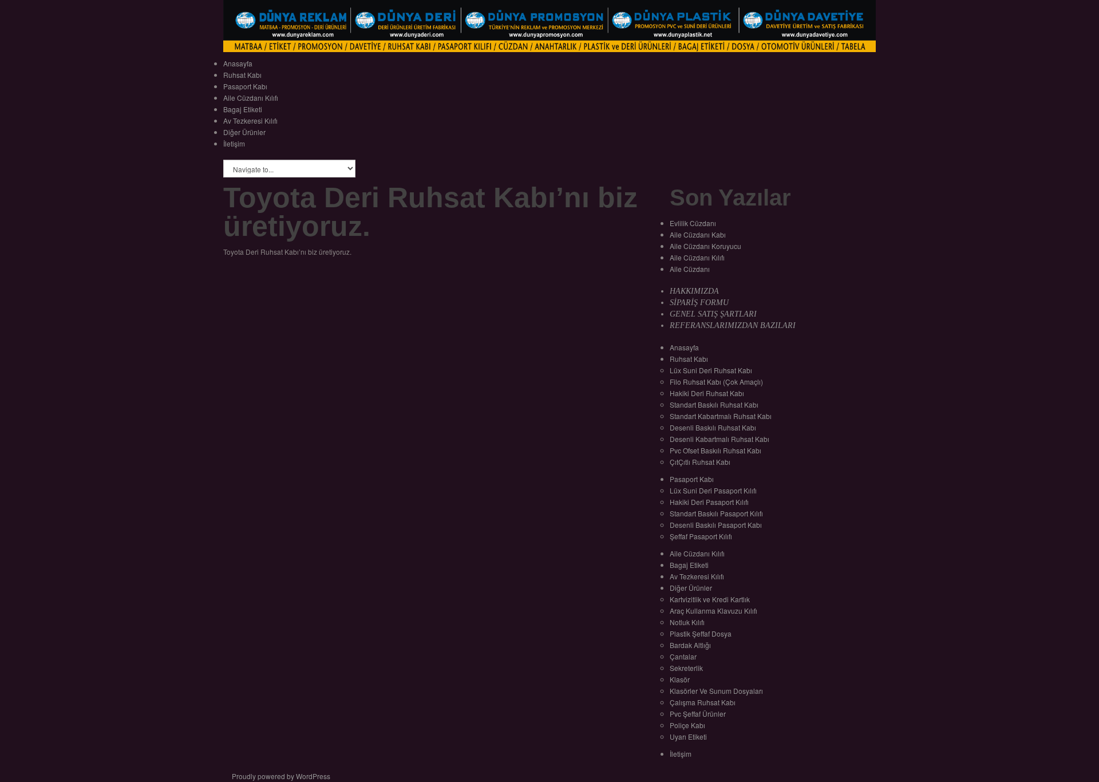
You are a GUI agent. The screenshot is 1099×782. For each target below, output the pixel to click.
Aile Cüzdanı (690, 269)
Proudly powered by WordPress (281, 776)
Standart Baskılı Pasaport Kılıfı (716, 513)
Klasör (680, 679)
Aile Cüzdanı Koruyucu (705, 246)
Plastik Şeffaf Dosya (701, 633)
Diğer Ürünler (244, 132)
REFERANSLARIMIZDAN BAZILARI (733, 325)
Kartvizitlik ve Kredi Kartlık (710, 599)
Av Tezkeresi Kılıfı (250, 120)
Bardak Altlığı (690, 645)
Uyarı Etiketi (688, 736)
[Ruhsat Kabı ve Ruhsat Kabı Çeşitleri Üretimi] (549, 25)
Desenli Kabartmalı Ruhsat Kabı (719, 439)
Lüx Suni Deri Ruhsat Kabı (711, 370)
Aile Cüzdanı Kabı (698, 234)
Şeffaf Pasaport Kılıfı (701, 536)
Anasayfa (237, 63)
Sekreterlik (686, 668)
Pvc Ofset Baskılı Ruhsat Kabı (715, 450)
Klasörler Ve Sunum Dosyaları (716, 691)
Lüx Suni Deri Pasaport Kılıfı (713, 490)
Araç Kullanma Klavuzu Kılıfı (713, 610)
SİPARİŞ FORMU (699, 302)
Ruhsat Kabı (242, 75)
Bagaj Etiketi (242, 109)
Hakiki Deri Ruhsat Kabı (707, 393)
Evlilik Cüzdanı (693, 223)
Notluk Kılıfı (687, 622)
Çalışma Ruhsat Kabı (703, 702)
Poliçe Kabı (687, 725)
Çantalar (683, 656)
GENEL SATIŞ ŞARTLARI (713, 314)
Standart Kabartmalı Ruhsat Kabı (721, 416)
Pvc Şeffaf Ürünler (698, 713)
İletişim (234, 143)
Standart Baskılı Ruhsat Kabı (714, 404)
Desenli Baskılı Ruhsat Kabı (713, 427)
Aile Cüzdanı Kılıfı (250, 97)
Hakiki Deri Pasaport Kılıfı (709, 502)
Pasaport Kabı (245, 86)
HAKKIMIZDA (694, 291)
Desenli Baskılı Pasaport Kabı (716, 525)
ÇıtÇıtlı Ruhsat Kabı (700, 462)
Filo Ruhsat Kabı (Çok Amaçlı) (716, 381)
